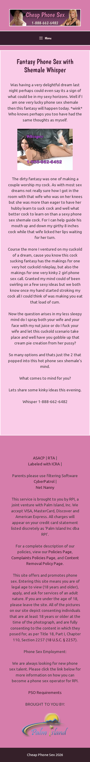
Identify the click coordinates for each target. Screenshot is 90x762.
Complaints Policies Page (33, 558)
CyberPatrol (44, 481)
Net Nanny (45, 487)
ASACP (39, 458)
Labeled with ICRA (44, 464)
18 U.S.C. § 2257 (61, 640)
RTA (51, 458)
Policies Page (60, 552)
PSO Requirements (45, 692)
